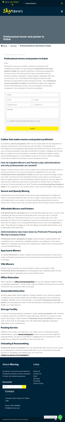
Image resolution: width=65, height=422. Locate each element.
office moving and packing (24, 282)
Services (13, 46)
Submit (32, 128)
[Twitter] (60, 419)
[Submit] (24, 386)
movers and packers (25, 334)
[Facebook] (55, 419)
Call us (7, 2)
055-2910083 (14, 2)
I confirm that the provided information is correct (24, 121)
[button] (12, 4)
